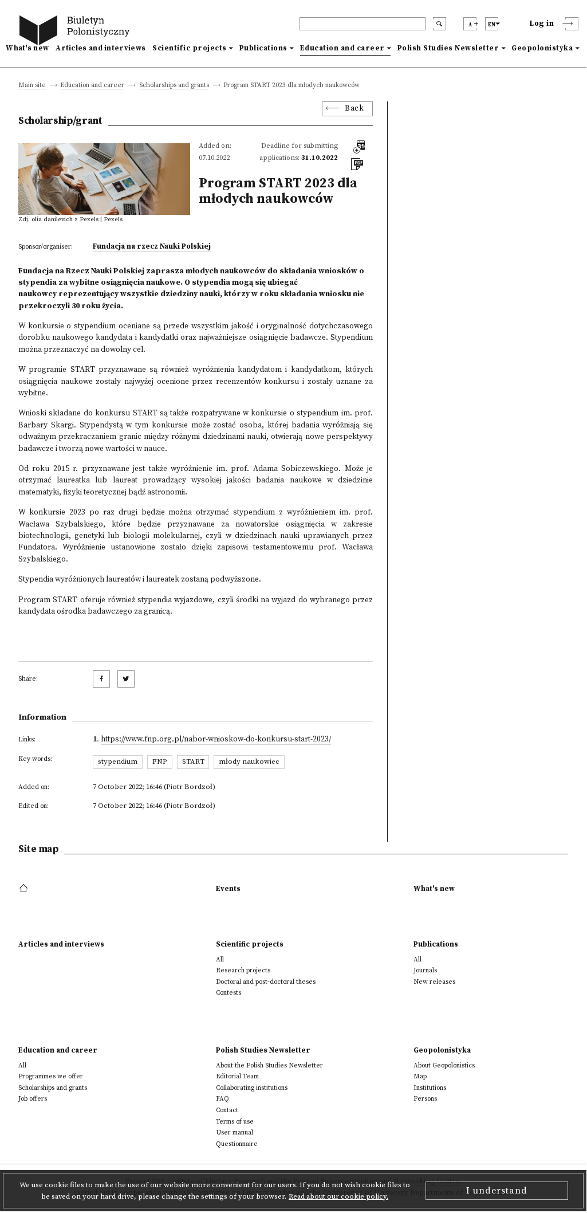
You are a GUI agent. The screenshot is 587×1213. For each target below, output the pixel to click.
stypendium (117, 761)
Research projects (243, 970)
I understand (496, 1190)
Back (354, 108)
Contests (228, 992)
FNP (159, 761)
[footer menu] (24, 889)
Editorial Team (237, 1076)
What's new (27, 48)
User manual (234, 1132)
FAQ (222, 1098)
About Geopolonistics (444, 1065)
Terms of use (235, 1121)
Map (420, 1076)
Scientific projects (189, 48)
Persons (425, 1098)
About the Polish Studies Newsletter (269, 1065)
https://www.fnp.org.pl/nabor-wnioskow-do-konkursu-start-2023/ (216, 739)
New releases (434, 982)
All (220, 959)
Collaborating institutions (251, 1088)
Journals (425, 970)
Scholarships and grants (174, 85)
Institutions (429, 1088)
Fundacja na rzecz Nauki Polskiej (152, 246)
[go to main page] (76, 31)
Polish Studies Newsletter (448, 48)
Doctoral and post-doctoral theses (266, 982)
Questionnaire (237, 1144)
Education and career (342, 48)
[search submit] (439, 23)
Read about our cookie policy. (338, 1196)
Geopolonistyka (542, 48)
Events (228, 888)
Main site (32, 85)
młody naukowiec (249, 761)
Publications (263, 48)
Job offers (32, 1098)
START (193, 761)
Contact (227, 1110)
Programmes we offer (50, 1076)
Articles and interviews (100, 48)
